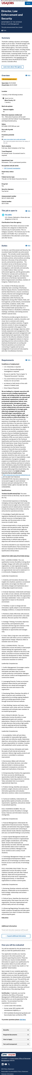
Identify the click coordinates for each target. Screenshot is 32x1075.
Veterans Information (7, 1074)
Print (4, 30)
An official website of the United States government (15, 0)
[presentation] (16, 100)
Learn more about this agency (12, 67)
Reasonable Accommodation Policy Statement (14, 1071)
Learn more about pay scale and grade (14, 139)
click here (23, 1019)
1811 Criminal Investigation (12, 168)
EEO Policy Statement (7, 1069)
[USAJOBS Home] (8, 3)
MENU (28, 3)
